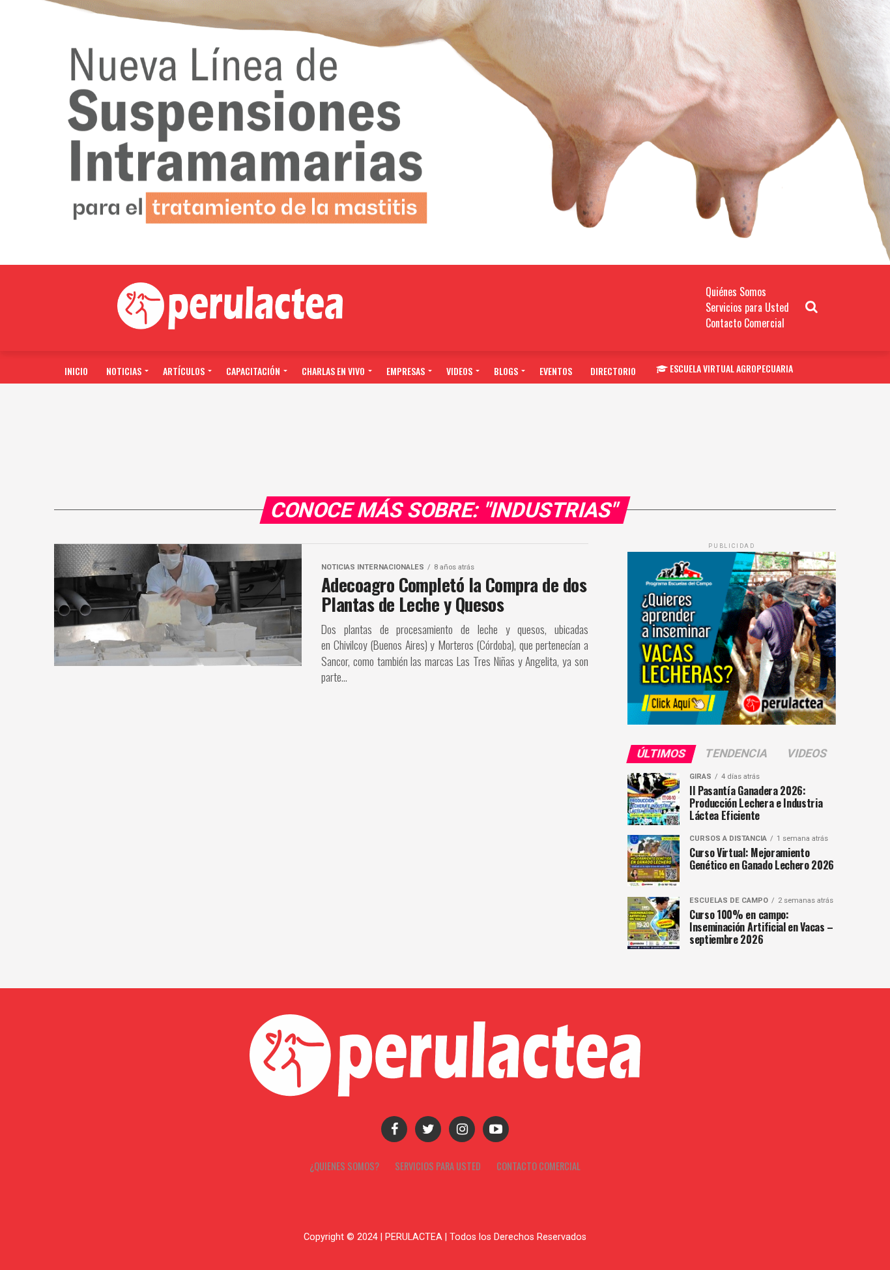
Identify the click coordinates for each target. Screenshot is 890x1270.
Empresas (405, 371)
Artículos (184, 371)
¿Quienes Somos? (344, 1166)
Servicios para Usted (747, 307)
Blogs (506, 371)
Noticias (123, 371)
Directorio (613, 371)
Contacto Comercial (745, 323)
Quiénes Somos (736, 291)
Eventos (555, 371)
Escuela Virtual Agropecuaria (731, 368)
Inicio (76, 371)
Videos (459, 371)
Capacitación (253, 371)
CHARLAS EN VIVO (333, 371)
